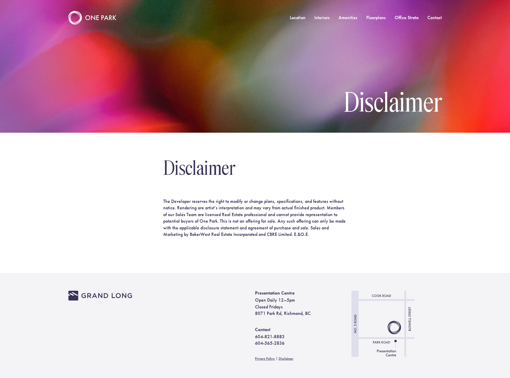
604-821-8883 (270, 336)
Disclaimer (286, 358)
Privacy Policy (265, 358)
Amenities (348, 17)
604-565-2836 (270, 343)
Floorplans (376, 17)
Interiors (322, 17)
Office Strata (407, 17)
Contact (434, 17)
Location (297, 17)
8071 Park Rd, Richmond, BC (282, 313)
